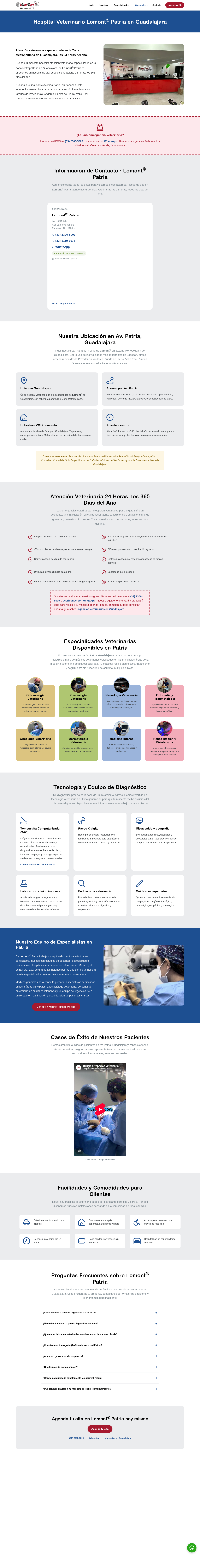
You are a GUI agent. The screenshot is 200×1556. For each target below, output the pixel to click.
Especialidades (121, 5)
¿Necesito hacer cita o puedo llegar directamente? (70, 1323)
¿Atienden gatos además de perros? (63, 1356)
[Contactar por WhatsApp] (191, 1547)
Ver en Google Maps (62, 303)
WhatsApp (110, 141)
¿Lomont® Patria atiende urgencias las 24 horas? (70, 1312)
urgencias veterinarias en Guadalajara (100, 609)
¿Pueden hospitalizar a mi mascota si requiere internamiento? (77, 1389)
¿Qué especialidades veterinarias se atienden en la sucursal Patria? (80, 1334)
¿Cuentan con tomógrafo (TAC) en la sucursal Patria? (72, 1345)
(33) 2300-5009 (74, 141)
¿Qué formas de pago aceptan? (60, 1367)
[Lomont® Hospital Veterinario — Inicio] (27, 5)
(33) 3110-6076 (65, 240)
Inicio (91, 5)
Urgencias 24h (175, 5)
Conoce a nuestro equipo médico (56, 1006)
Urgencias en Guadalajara (118, 1438)
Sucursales (140, 5)
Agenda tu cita (100, 1428)
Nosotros (103, 5)
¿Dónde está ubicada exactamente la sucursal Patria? (72, 1378)
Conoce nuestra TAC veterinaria (36, 864)
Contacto (156, 5)
